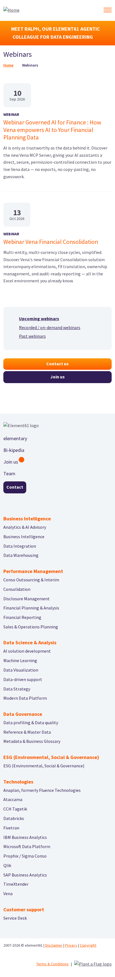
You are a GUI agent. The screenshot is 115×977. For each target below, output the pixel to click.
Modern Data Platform (25, 698)
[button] (107, 10)
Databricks (13, 818)
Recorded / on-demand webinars (49, 327)
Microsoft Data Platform (26, 846)
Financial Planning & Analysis (31, 608)
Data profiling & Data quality (30, 722)
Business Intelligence (23, 536)
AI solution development (27, 651)
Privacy (71, 945)
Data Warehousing (21, 555)
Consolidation (16, 589)
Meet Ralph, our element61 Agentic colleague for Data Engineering (55, 33)
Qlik (7, 865)
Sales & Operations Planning (30, 627)
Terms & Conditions (52, 963)
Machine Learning (20, 660)
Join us (57, 376)
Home (8, 65)
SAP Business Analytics (25, 875)
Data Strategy (16, 689)
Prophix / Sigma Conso (25, 856)
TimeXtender (15, 884)
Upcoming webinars (39, 318)
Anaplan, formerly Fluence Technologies (42, 790)
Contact (14, 487)
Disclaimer (54, 945)
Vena (8, 893)
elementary (15, 438)
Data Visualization (20, 670)
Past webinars (32, 336)
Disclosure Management (26, 598)
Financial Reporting (22, 617)
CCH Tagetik (15, 809)
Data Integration (19, 546)
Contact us (57, 363)
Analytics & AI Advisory (24, 527)
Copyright (88, 945)
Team (9, 473)
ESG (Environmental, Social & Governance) (43, 765)
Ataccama (12, 799)
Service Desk (15, 918)
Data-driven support (22, 679)
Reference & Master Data (27, 732)
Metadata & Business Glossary (31, 741)
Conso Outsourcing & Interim (31, 579)
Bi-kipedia (13, 450)
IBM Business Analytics (25, 837)
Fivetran (11, 828)
